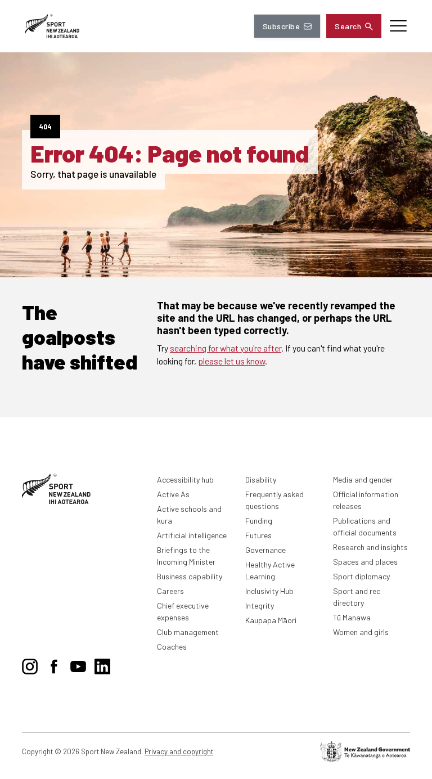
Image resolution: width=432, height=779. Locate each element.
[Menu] (398, 26)
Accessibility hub (185, 479)
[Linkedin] (102, 664)
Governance (265, 550)
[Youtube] (78, 664)
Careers (170, 591)
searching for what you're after (225, 348)
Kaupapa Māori (270, 620)
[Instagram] (30, 664)
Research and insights (370, 547)
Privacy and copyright (179, 751)
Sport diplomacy (361, 576)
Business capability (189, 576)
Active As (173, 494)
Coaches (172, 646)
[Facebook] (54, 664)
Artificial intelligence (192, 535)
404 (45, 126)
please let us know (231, 360)
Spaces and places (365, 561)
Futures (258, 535)
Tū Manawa (352, 617)
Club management (188, 632)
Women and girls (361, 632)
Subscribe (281, 26)
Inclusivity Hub (269, 591)
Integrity (259, 605)
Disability (260, 479)
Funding (258, 520)
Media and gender (363, 479)
